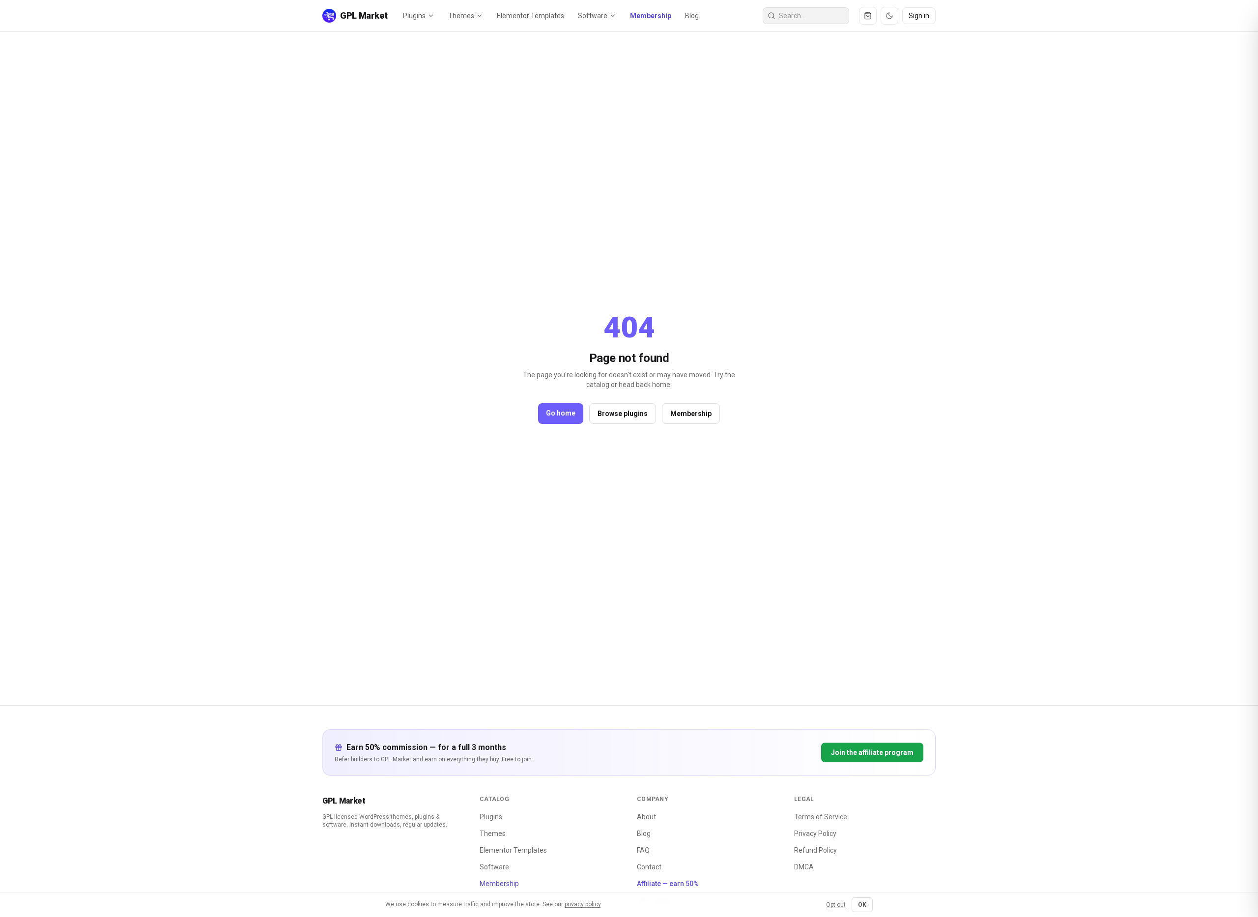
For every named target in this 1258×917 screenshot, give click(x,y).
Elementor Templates (530, 16)
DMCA (804, 867)
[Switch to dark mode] (889, 16)
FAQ (643, 850)
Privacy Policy (815, 833)
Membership (650, 16)
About (646, 817)
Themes (461, 16)
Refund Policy (815, 850)
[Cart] (868, 16)
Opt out (836, 904)
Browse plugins (623, 413)
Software (592, 16)
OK (862, 904)
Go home (560, 413)
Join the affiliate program (872, 752)
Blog (692, 16)
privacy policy (582, 904)
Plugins (414, 16)
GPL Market (344, 801)
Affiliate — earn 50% (668, 884)
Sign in (919, 16)
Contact (649, 867)
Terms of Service (820, 817)
